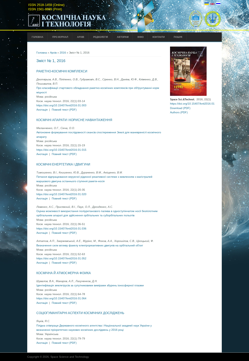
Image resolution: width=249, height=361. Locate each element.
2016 (63, 52)
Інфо (141, 37)
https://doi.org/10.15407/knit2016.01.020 (61, 194)
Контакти (159, 37)
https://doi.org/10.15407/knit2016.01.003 (61, 105)
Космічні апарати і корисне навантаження (74, 120)
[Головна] (75, 26)
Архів (80, 37)
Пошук (178, 37)
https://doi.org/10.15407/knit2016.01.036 (61, 228)
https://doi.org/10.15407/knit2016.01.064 (61, 298)
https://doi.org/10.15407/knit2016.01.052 (61, 258)
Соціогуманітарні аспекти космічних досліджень (80, 313)
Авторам (123, 37)
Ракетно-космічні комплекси (61, 71)
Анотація (42, 109)
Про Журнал (60, 37)
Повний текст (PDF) (64, 109)
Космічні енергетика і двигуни (63, 164)
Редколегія (100, 37)
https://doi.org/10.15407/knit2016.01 (192, 103)
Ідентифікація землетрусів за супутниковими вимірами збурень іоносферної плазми (90, 285)
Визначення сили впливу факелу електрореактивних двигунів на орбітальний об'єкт (89, 245)
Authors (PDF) (179, 112)
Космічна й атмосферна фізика (63, 273)
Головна (37, 37)
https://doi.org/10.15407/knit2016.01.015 (61, 149)
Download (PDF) (180, 108)
